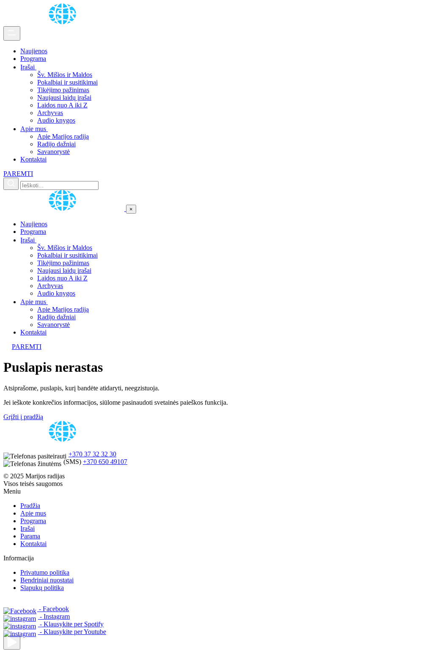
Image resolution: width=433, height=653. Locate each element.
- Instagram (54, 616)
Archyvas (50, 112)
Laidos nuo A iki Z (62, 105)
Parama (30, 536)
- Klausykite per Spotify (71, 624)
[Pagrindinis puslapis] (63, 22)
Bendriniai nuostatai (47, 580)
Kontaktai (33, 159)
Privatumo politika (44, 572)
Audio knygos (56, 120)
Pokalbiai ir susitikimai (67, 82)
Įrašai (28, 67)
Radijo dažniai (56, 144)
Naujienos (33, 51)
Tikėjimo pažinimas (63, 89)
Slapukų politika (42, 587)
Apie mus (34, 128)
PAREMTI (18, 173)
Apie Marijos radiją (63, 136)
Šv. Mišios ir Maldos (64, 74)
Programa (33, 58)
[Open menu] (11, 33)
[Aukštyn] (11, 643)
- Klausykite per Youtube (72, 631)
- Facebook (53, 608)
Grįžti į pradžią (23, 416)
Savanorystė (53, 151)
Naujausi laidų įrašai (64, 97)
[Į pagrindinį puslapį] (64, 208)
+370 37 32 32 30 (92, 454)
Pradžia (30, 505)
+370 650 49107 (105, 461)
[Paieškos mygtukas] (11, 184)
